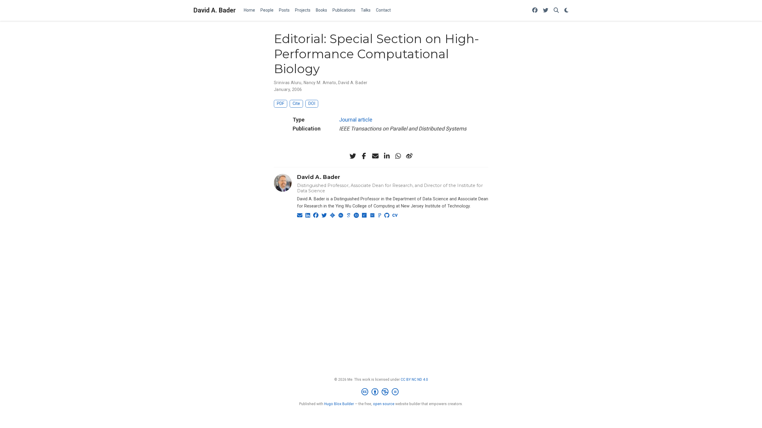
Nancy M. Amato (320, 82)
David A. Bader (214, 10)
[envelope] (375, 156)
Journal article (355, 120)
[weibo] (409, 156)
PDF (280, 103)
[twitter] (352, 156)
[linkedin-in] (386, 156)
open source (383, 404)
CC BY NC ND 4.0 (414, 379)
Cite (296, 103)
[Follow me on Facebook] (535, 10)
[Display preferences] (566, 10)
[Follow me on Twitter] (545, 10)
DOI (311, 103)
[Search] (556, 10)
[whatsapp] (398, 156)
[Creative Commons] (381, 392)
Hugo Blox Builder (339, 404)
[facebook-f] (364, 156)
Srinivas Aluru (288, 82)
